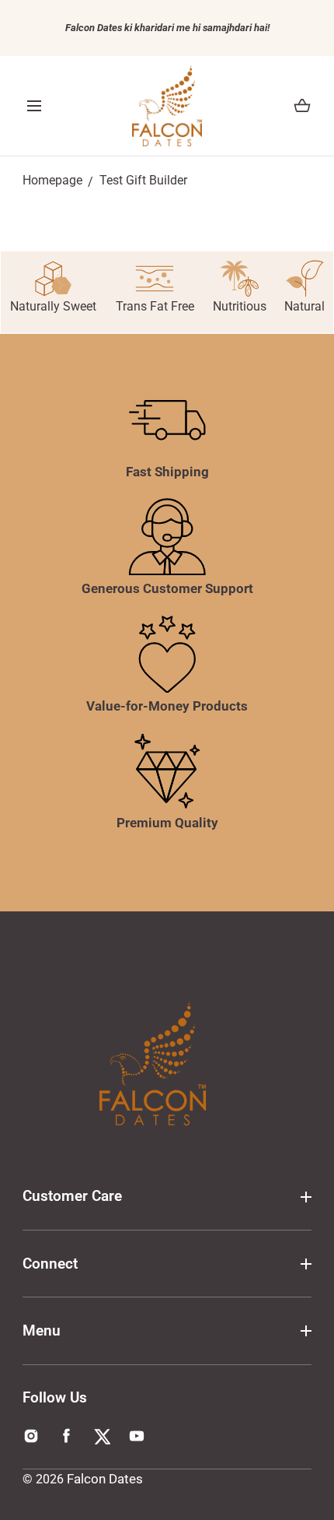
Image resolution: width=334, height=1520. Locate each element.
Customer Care (72, 1196)
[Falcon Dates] (167, 106)
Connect (50, 1264)
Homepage (52, 181)
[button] (34, 106)
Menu (42, 1330)
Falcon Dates (105, 1479)
